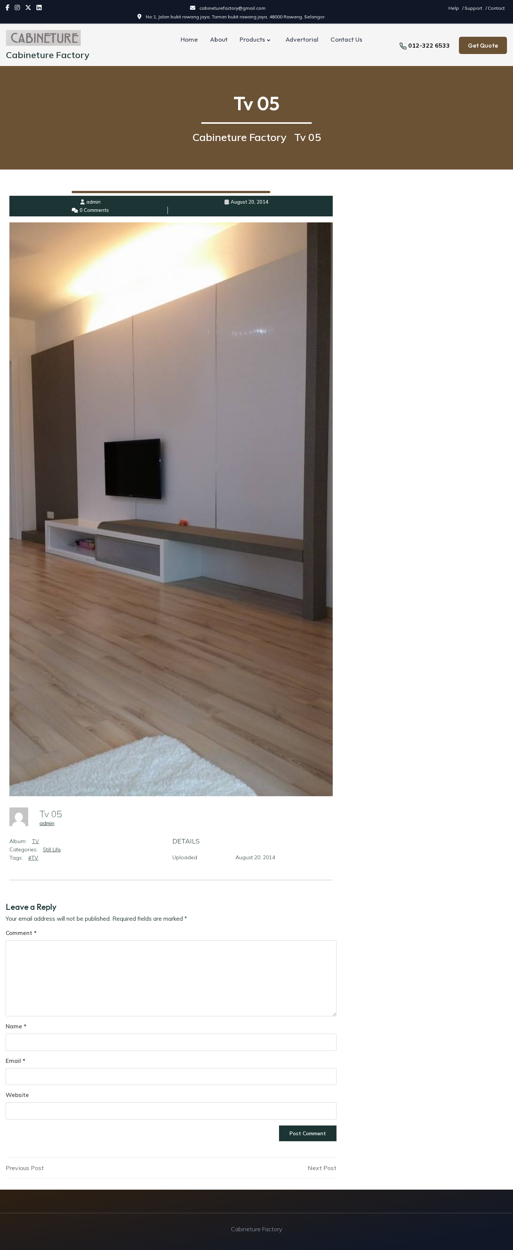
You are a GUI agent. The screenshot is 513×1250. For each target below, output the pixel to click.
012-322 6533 (429, 45)
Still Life (52, 849)
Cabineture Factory (47, 54)
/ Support (472, 8)
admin (46, 823)
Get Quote (483, 45)
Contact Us (346, 39)
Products (252, 39)
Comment (21, 932)
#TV (33, 857)
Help (454, 8)
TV (35, 841)
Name (16, 1026)
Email (15, 1060)
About (219, 39)
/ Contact (495, 8)
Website (17, 1094)
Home (189, 39)
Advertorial (301, 39)
